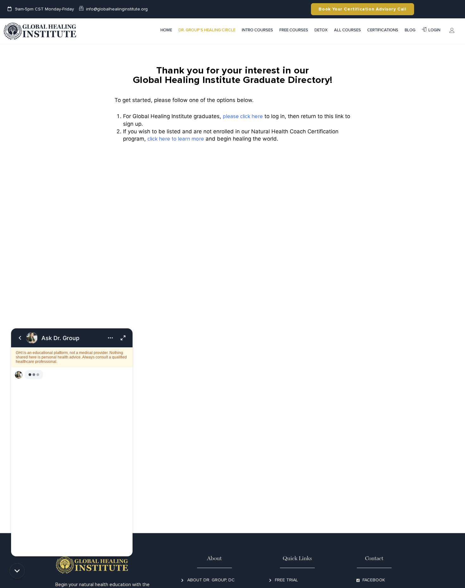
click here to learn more (175, 139)
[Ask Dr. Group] (72, 442)
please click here (243, 116)
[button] (17, 571)
